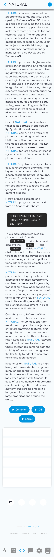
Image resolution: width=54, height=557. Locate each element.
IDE (40, 409)
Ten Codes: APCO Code (27, 442)
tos (34, 534)
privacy (14, 534)
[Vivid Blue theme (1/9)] (50, 4)
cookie (25, 534)
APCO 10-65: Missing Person (27, 452)
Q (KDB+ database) (27, 482)
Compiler (21, 409)
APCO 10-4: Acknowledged (27, 462)
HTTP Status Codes (27, 472)
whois (44, 534)
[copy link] (11, 502)
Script (29, 419)
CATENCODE (32, 527)
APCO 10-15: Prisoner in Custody (27, 431)
